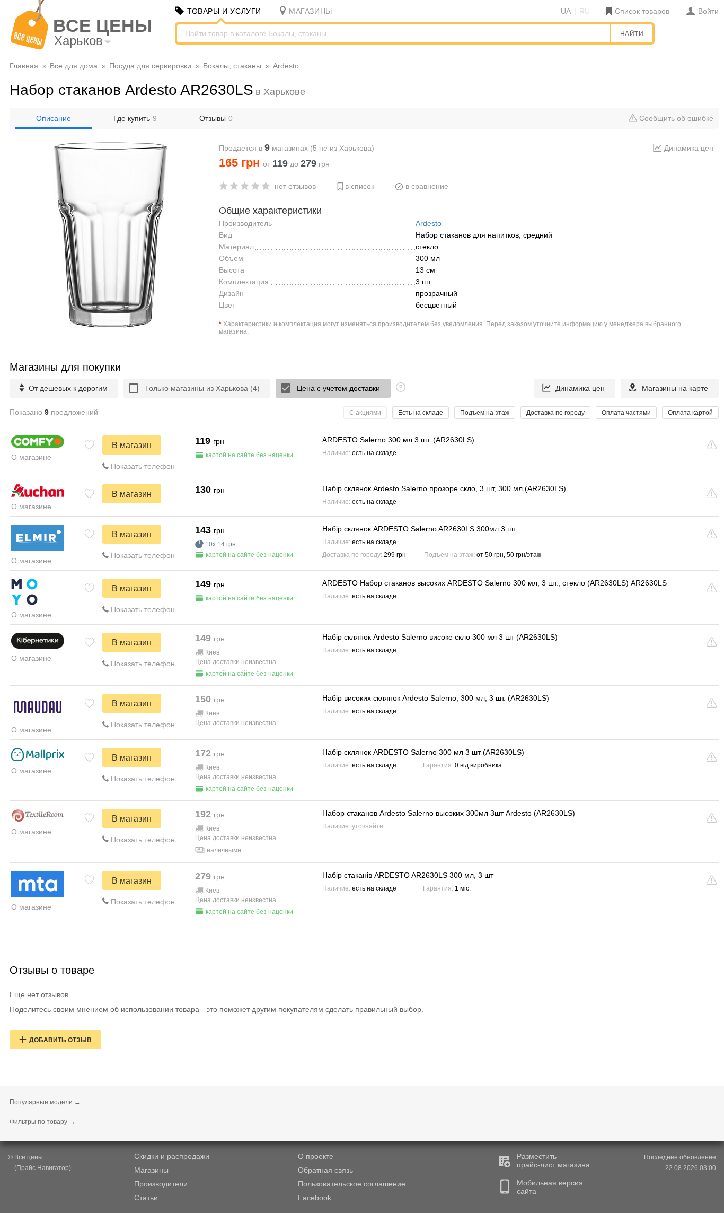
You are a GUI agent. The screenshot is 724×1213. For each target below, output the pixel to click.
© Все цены (25, 1157)
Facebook (314, 1197)
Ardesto (429, 223)
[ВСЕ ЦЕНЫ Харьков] (29, 47)
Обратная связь (325, 1170)
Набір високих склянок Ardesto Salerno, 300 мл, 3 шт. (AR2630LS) (435, 698)
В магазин (132, 445)
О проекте (315, 1156)
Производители (161, 1184)
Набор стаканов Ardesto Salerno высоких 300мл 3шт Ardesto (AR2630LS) (448, 813)
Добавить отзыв (60, 1040)
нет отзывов (295, 186)
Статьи (146, 1197)
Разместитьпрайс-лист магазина (553, 1160)
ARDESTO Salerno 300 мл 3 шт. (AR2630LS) (398, 439)
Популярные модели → (45, 1102)
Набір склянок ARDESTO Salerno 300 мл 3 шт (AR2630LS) (423, 752)
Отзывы (216, 118)
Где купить (135, 118)
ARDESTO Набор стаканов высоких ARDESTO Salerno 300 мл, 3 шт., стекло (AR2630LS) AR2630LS (494, 583)
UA (566, 11)
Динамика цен (688, 148)
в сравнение (426, 186)
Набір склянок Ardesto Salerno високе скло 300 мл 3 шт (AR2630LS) (440, 637)
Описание (53, 118)
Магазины (151, 1170)
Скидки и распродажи (171, 1156)
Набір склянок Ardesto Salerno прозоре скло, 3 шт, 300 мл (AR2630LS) (444, 488)
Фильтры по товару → (42, 1121)
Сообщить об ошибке (675, 118)
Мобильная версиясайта (550, 1187)
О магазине (31, 457)
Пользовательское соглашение (351, 1184)
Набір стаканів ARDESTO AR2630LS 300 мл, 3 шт (407, 875)
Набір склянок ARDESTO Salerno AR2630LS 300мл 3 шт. (419, 529)
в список (359, 186)
